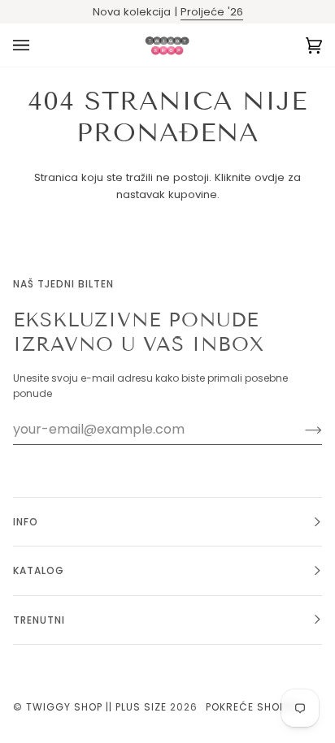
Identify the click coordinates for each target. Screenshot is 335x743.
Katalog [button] (38, 570)
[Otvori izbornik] (37, 45)
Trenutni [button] (39, 620)
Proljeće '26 (212, 11)
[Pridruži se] (300, 430)
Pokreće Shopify (253, 707)
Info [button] (25, 522)
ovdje (270, 177)
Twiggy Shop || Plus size (96, 707)
